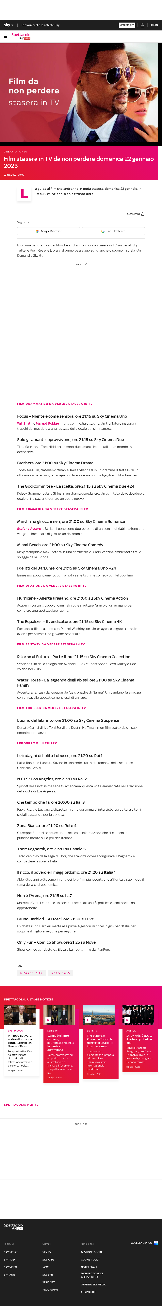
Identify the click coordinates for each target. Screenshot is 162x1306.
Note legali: (87, 1243)
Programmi (50, 1289)
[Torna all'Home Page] (21, 36)
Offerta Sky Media (93, 1284)
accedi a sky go (141, 1242)
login (154, 25)
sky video (10, 1267)
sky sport (11, 1252)
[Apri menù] (5, 36)
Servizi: (46, 1243)
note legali (89, 1267)
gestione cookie (92, 1252)
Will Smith (25, 423)
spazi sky (48, 1282)
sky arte (10, 1274)
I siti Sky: (9, 1243)
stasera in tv (31, 972)
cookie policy (90, 1259)
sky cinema (61, 972)
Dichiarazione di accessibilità (92, 1275)
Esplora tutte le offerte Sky (41, 25)
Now (45, 1267)
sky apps (48, 1259)
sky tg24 (10, 1259)
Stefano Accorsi (29, 529)
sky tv (46, 1252)
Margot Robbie (47, 423)
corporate (88, 1292)
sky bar (47, 1274)
